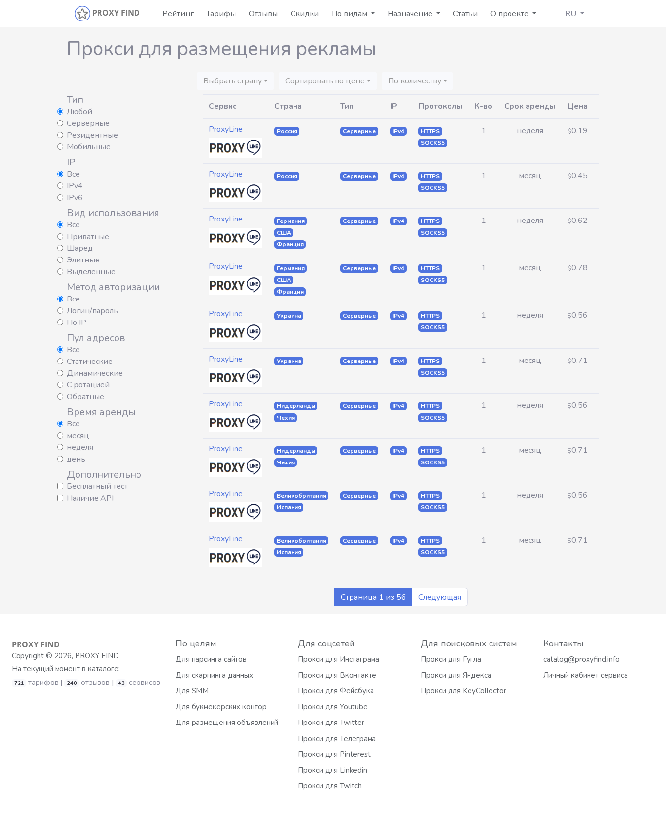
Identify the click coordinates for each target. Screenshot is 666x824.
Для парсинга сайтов (211, 659)
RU (571, 13)
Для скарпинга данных (214, 675)
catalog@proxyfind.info (581, 659)
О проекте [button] (510, 13)
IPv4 (75, 186)
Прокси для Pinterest (334, 754)
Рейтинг (178, 13)
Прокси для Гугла (451, 659)
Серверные (88, 123)
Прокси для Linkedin (332, 770)
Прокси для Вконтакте (337, 675)
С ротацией (88, 385)
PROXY (35, 644)
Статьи (465, 13)
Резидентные (92, 135)
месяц (78, 435)
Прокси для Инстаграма (338, 659)
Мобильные (89, 146)
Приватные (88, 236)
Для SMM (192, 691)
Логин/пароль (92, 310)
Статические (90, 361)
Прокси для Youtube (333, 707)
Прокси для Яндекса (456, 675)
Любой (79, 111)
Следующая (439, 597)
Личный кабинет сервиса (585, 675)
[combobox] (235, 81)
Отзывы (263, 13)
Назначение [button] (411, 13)
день (76, 459)
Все (73, 174)
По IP (76, 322)
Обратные (85, 396)
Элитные (83, 260)
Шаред (80, 248)
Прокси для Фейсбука (336, 691)
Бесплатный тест (97, 486)
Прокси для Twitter (331, 722)
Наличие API (90, 498)
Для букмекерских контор (221, 707)
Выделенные (91, 271)
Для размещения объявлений (227, 722)
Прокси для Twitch (330, 786)
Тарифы (221, 13)
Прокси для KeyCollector (463, 691)
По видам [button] (350, 13)
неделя (80, 447)
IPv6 (75, 197)
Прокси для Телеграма (337, 739)
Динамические (95, 373)
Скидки (305, 13)
